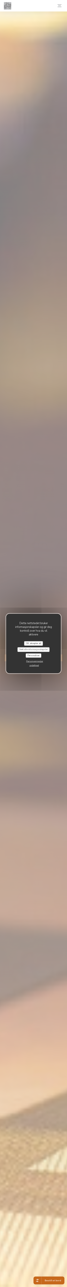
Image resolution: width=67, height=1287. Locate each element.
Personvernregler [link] (34, 661)
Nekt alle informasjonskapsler (33, 649)
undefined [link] (34, 665)
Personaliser (33, 655)
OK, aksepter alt (33, 643)
